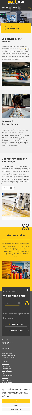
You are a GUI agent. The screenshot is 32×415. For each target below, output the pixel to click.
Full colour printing (7, 382)
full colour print (23, 48)
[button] (29, 385)
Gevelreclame (6, 366)
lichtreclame (10, 50)
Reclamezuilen (6, 368)
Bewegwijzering (7, 371)
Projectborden (6, 380)
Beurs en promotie (7, 375)
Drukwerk (5, 378)
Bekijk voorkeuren (16, 409)
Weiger (16, 405)
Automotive (5, 364)
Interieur (4, 373)
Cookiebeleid (15, 412)
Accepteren (16, 401)
